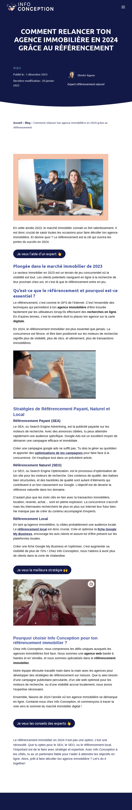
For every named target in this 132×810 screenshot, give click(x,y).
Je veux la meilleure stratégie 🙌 (42, 570)
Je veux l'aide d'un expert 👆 (39, 254)
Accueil (17, 122)
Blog (27, 122)
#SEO (17, 68)
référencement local (32, 529)
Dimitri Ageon (86, 75)
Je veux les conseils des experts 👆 (44, 723)
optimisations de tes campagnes (59, 453)
